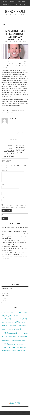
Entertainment (5, 288)
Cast (13, 312)
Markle (5, 325)
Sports (3, 300)
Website (4, 197)
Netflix (11, 329)
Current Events (15, 403)
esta (7, 318)
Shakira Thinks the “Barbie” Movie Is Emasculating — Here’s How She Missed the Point (14, 253)
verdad (16, 347)
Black (8, 312)
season (10, 340)
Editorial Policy (21, 1)
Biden (4, 312)
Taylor (10, 344)
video (16, 350)
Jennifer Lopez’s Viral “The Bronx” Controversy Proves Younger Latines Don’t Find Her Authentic (14, 241)
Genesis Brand (15, 11)
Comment (5, 170)
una (8, 347)
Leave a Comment (22, 42)
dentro (15, 316)
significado (4, 112)
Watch (22, 350)
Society (3, 298)
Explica (10, 111)
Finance (3, 291)
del (8, 315)
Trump (22, 344)
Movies (21, 325)
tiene (15, 344)
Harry (23, 319)
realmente (14, 336)
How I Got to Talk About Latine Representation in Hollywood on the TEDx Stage (13, 245)
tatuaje (11, 112)
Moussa (17, 111)
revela (4, 340)
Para (18, 329)
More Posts (13, 139)
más (6, 329)
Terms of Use (14, 4)
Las (10, 322)
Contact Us (22, 4)
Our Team (5, 1)
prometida (22, 111)
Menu (3, 24)
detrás (22, 315)
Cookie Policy (12, 1)
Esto (17, 319)
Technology (4, 303)
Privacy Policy (6, 4)
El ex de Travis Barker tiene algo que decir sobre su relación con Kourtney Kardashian (9, 153)
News (4, 111)
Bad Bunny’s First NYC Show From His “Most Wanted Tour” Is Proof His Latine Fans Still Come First (14, 232)
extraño (14, 111)
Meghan (13, 325)
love (23, 322)
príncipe (12, 333)
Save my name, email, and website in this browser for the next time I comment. (14, 206)
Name (4, 184)
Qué (20, 333)
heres (4, 322)
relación (23, 336)
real (7, 336)
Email (4, 191)
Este (13, 319)
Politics (3, 295)
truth (4, 347)
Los (16, 322)
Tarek (8, 112)
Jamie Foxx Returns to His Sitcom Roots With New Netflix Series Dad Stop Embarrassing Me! (20, 151)
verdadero (9, 350)
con (20, 312)
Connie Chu (15, 42)
